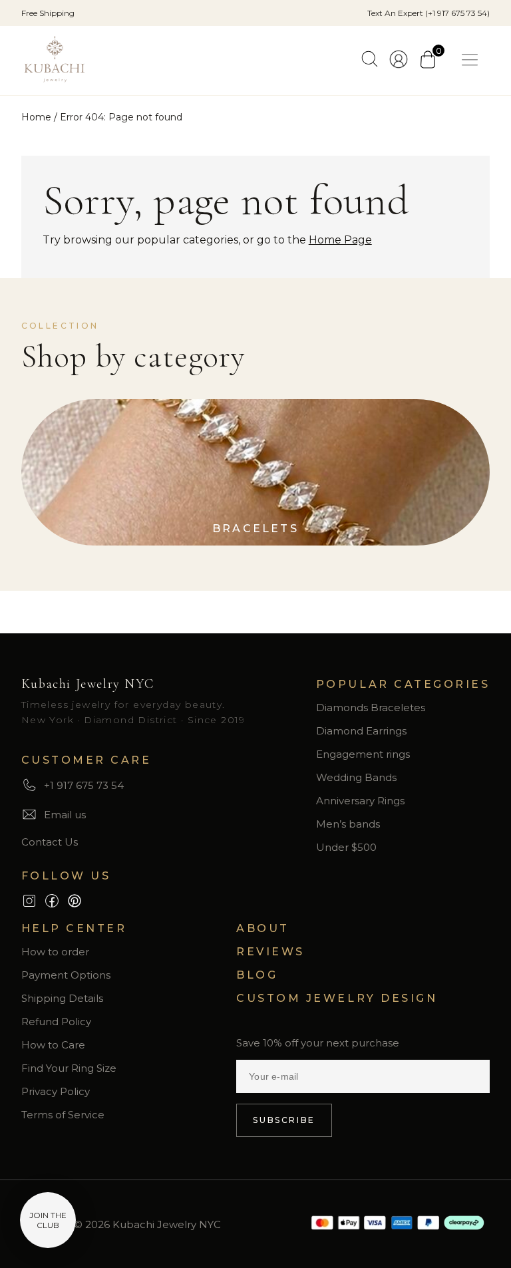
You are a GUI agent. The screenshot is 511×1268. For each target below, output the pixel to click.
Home (36, 117)
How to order (55, 951)
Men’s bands (348, 824)
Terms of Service (62, 1114)
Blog (256, 975)
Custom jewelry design (336, 998)
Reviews (270, 951)
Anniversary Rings (360, 800)
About (262, 928)
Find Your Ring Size (68, 1068)
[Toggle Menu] (472, 60)
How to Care (53, 1044)
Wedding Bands (356, 777)
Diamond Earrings (361, 730)
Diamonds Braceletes (370, 707)
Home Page (340, 240)
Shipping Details (62, 998)
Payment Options (65, 975)
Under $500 (346, 847)
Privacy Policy (55, 1091)
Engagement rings (363, 754)
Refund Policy (56, 1021)
